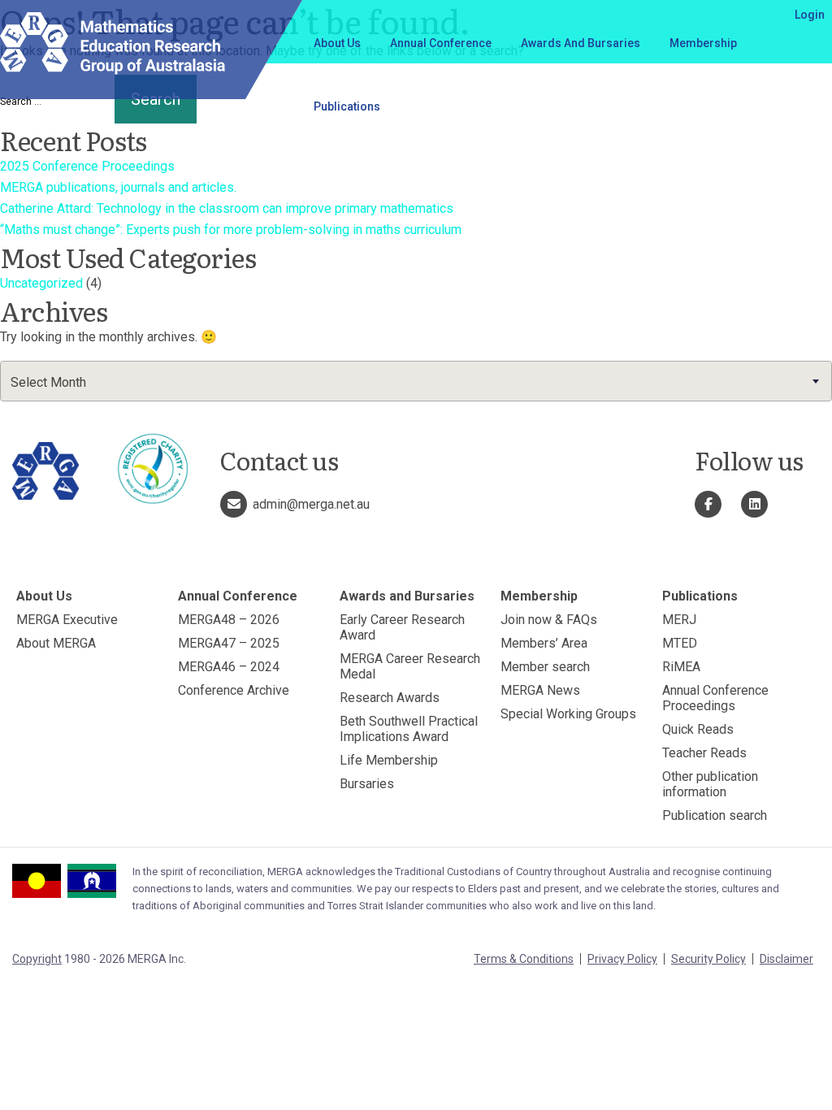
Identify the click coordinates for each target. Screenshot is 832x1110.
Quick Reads (698, 729)
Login (810, 14)
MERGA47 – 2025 (229, 643)
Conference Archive (233, 690)
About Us (337, 43)
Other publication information (710, 784)
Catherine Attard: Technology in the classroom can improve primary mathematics (226, 208)
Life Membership (389, 760)
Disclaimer (786, 958)
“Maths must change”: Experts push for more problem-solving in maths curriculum (231, 229)
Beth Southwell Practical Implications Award (409, 728)
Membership (703, 43)
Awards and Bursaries (580, 43)
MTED (679, 643)
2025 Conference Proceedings (87, 166)
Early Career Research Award (402, 627)
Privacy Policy (622, 958)
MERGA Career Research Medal (410, 666)
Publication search (714, 815)
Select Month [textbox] (48, 382)
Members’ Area (543, 643)
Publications (347, 106)
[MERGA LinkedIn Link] (754, 504)
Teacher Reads (704, 753)
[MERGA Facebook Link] (708, 504)
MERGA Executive (67, 619)
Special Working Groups (568, 714)
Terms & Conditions (524, 958)
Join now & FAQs (548, 619)
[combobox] (416, 381)
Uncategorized (41, 283)
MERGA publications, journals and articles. (118, 187)
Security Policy (708, 958)
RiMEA (681, 666)
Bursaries (367, 783)
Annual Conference (441, 43)
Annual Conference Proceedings (715, 698)
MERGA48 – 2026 (229, 619)
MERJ (679, 619)
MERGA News (540, 690)
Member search (545, 666)
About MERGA (56, 643)
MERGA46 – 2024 (229, 666)
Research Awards (390, 697)
